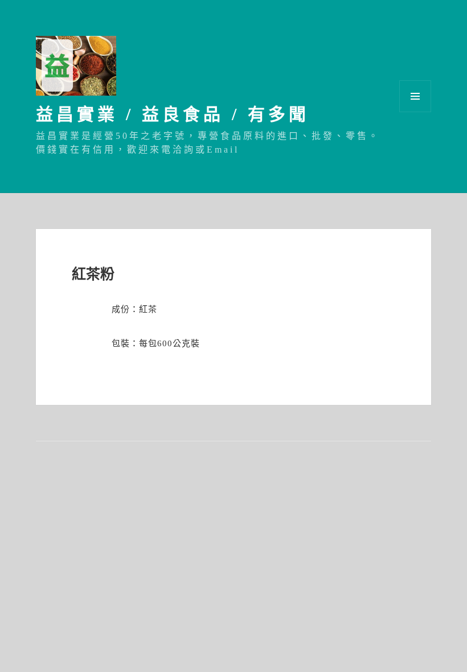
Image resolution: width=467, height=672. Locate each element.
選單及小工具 (415, 96)
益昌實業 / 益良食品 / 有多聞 (172, 114)
